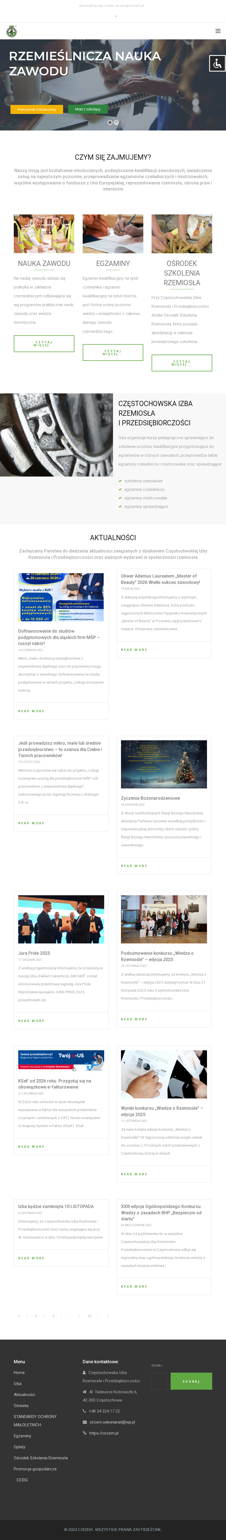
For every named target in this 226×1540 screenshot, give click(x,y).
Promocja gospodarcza (35, 1468)
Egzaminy (22, 1435)
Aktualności (24, 1394)
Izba (17, 1383)
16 (89, 1316)
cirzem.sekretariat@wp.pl (112, 1422)
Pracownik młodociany (37, 109)
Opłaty (19, 1446)
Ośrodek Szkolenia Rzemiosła (41, 1457)
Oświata (21, 1405)
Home (19, 1372)
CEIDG (22, 1480)
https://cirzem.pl (104, 1433)
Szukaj (157, 1365)
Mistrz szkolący (88, 109)
